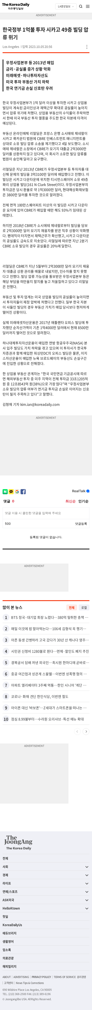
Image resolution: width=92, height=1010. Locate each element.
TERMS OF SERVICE (65, 977)
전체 (71, 607)
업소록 (7, 950)
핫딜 (5, 916)
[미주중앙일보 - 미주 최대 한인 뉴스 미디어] (16, 6)
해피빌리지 (9, 966)
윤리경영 (81, 977)
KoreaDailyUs (12, 925)
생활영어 (8, 941)
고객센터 (8, 983)
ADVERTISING (21, 977)
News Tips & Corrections (30, 983)
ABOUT (7, 977)
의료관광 (8, 958)
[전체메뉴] (87, 6)
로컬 (84, 607)
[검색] (80, 6)
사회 (5, 866)
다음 (86, 731)
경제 (5, 875)
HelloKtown (11, 908)
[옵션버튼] (86, 46)
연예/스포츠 (10, 891)
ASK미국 (8, 900)
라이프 (7, 883)
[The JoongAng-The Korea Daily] (18, 842)
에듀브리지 (9, 933)
